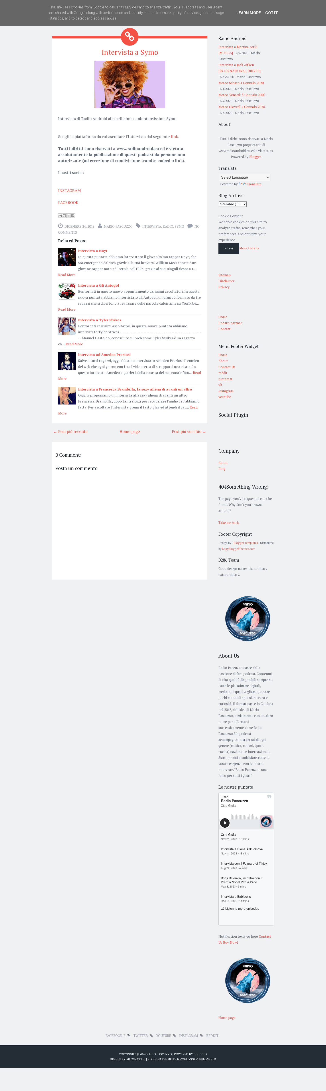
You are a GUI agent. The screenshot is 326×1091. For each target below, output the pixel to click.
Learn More (248, 12)
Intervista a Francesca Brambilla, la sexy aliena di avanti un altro (135, 389)
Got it (271, 12)
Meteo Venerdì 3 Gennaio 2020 (241, 95)
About (223, 361)
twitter (141, 1035)
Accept (228, 248)
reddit (222, 373)
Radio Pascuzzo (159, 1054)
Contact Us (226, 367)
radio (168, 226)
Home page (130, 431)
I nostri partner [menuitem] (230, 323)
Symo (179, 226)
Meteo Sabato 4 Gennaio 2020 (241, 83)
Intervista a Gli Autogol (98, 285)
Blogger (255, 156)
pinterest (225, 379)
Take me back (228, 522)
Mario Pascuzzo (118, 226)
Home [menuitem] (222, 317)
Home (222, 355)
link (174, 136)
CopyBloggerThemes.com (238, 549)
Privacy (224, 287)
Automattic (135, 1059)
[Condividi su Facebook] (73, 215)
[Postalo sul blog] (64, 215)
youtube (224, 397)
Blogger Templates (246, 543)
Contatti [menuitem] (224, 329)
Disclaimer (226, 281)
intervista (151, 226)
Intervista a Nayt (92, 250)
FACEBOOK (68, 202)
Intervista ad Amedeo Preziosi (104, 354)
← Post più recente (70, 431)
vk (220, 385)
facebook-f (115, 1035)
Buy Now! (230, 942)
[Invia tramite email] (60, 215)
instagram (226, 391)
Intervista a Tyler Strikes (99, 320)
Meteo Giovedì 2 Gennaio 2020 (241, 107)
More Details (249, 248)
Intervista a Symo (129, 52)
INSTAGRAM (69, 190)
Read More (66, 274)
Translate (254, 184)
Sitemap (224, 275)
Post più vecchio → (189, 431)
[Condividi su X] (68, 215)
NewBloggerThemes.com (196, 1059)
